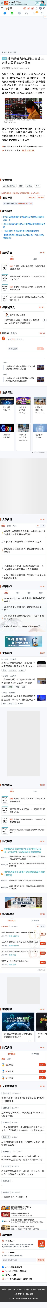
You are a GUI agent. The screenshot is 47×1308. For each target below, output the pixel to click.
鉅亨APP (11, 1289)
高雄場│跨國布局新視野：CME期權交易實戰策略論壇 (27, 288)
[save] (34, 13)
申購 (43, 943)
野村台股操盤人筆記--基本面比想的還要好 (7, 408)
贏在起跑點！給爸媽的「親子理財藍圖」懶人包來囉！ (21, 193)
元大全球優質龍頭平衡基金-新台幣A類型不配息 (19, 942)
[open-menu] (2, 8)
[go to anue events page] (36, 8)
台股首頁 (32, 197)
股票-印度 (12, 964)
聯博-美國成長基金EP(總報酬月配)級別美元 (18, 932)
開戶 (43, 934)
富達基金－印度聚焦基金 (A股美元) (15, 960)
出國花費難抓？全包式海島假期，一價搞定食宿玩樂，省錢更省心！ (39, 408)
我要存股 (40, 197)
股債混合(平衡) (14, 945)
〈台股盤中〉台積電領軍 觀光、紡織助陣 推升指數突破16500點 (19, 379)
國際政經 (12, 692)
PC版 (4, 1289)
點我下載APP (28, 150)
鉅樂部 (26, 1289)
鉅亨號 (19, 1289)
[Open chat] (42, 13)
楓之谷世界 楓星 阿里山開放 (23, 408)
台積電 (10, 1071)
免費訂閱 (41, 1260)
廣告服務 (41, 1289)
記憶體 (10, 1064)
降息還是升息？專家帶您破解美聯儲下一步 (23, 146)
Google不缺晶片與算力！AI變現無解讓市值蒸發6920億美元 (7, 436)
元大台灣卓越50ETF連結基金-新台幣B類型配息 (19, 951)
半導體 (10, 1077)
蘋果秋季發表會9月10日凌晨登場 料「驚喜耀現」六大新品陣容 (39, 436)
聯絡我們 (29, 1294)
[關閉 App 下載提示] (2, 3)
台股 (5, 52)
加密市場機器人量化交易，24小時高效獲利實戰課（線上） (27, 278)
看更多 (42, 252)
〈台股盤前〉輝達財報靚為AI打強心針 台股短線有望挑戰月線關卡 (20, 367)
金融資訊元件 (19, 1294)
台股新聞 (13, 676)
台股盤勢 (13, 52)
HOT (11, 266)
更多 (42, 526)
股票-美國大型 (14, 936)
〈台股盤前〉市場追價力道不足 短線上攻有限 (21, 231)
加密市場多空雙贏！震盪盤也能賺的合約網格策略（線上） (27, 298)
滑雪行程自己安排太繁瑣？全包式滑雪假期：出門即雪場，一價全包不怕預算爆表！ (22, 436)
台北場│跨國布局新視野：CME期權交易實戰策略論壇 (27, 267)
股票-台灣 (12, 955)
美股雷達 (13, 659)
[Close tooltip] (40, 18)
